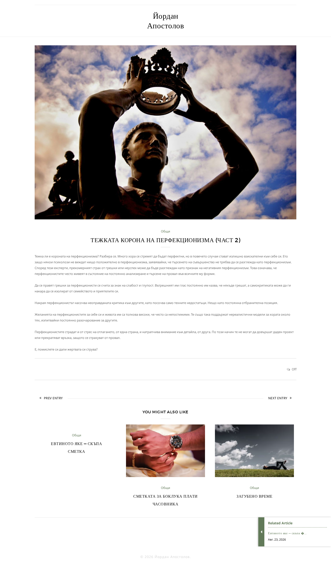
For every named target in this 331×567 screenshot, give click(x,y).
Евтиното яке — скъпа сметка (76, 447)
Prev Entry (53, 398)
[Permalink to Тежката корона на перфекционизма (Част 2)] (165, 218)
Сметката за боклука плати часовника (165, 500)
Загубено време (254, 496)
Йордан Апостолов (165, 21)
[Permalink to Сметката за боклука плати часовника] (165, 476)
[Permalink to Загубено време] (254, 476)
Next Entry (277, 398)
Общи (165, 231)
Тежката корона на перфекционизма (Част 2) (165, 240)
